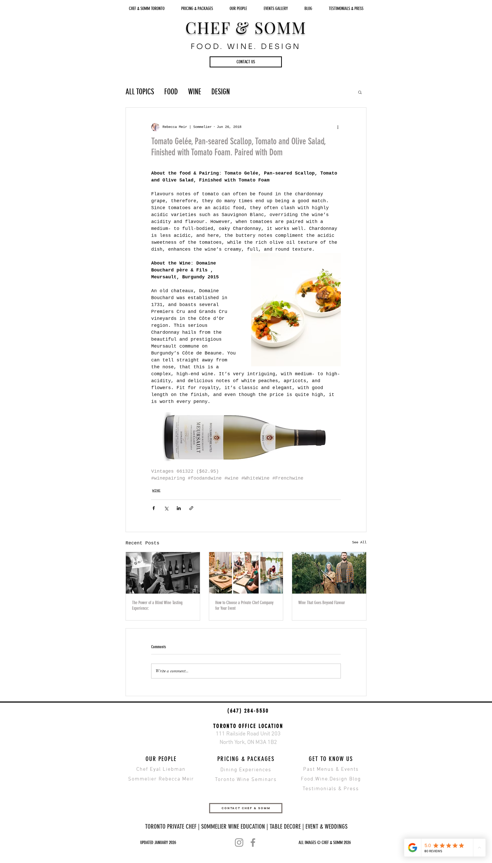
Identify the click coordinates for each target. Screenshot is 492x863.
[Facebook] (253, 842)
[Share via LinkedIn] (178, 508)
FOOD (171, 91)
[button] (246, 61)
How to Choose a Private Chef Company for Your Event (244, 605)
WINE (194, 91)
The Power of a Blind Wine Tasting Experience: (157, 605)
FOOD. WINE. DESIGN (246, 46)
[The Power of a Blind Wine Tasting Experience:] (163, 573)
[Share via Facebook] (153, 508)
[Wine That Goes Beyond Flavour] (329, 573)
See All (359, 542)
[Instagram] (239, 842)
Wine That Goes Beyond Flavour (321, 602)
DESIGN (220, 91)
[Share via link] (191, 508)
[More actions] (338, 127)
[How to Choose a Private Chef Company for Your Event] (246, 573)
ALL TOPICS (140, 91)
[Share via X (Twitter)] (166, 508)
